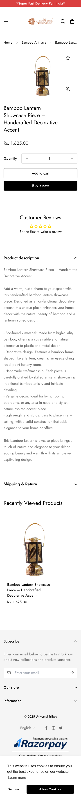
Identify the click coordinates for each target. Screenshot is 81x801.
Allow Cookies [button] (50, 789)
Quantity (10, 158)
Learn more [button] (17, 778)
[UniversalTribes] (40, 21)
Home (8, 42)
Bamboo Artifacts (34, 42)
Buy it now (40, 185)
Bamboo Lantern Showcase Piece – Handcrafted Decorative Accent (28, 590)
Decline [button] (13, 789)
